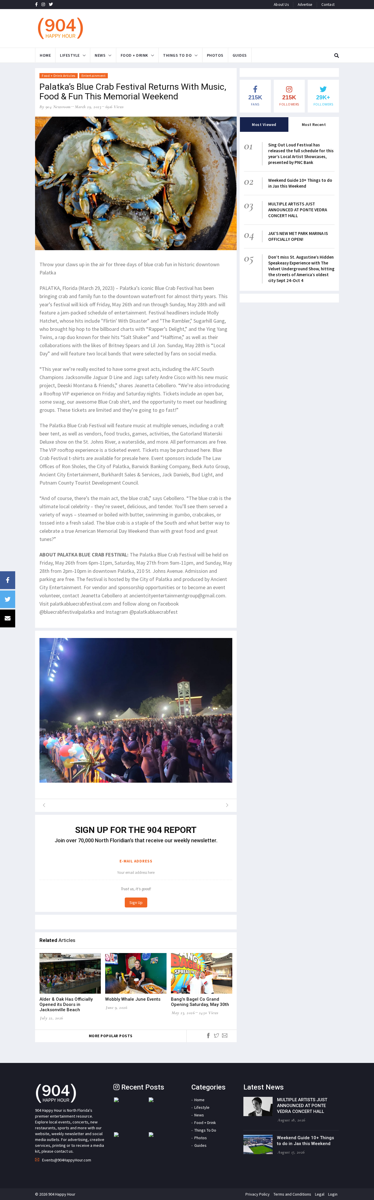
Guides (240, 55)
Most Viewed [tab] (264, 124)
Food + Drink (134, 55)
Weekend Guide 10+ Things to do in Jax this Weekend (300, 183)
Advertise (305, 4)
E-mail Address (136, 861)
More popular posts (111, 1035)
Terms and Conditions (292, 1194)
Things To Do (177, 55)
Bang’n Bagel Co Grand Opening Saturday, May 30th (200, 1002)
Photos (215, 55)
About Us (281, 4)
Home (45, 55)
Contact (328, 4)
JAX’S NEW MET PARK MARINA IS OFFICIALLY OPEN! (298, 236)
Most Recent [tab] (314, 124)
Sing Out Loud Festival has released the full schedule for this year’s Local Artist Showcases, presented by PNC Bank (301, 153)
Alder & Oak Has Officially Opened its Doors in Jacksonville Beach (66, 1004)
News (100, 55)
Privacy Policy (257, 1194)
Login (332, 1194)
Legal (319, 1194)
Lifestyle (70, 55)
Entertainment (94, 75)
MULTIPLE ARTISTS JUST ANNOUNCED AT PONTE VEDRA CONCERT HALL (297, 209)
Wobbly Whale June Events (132, 999)
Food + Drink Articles (58, 75)
